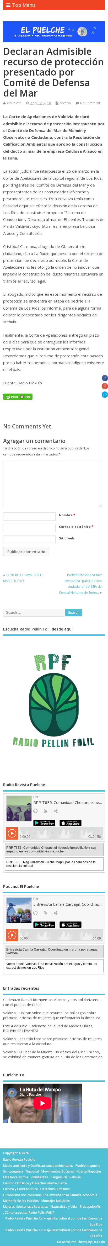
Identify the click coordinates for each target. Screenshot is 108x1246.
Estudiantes (39, 1177)
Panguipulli (59, 1177)
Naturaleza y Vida (64, 1206)
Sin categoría (13, 1171)
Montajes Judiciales (55, 1201)
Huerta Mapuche (89, 1171)
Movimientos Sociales (57, 1171)
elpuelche (14, 103)
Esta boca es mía (15, 1177)
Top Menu (23, 5)
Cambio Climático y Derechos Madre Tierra (35, 1183)
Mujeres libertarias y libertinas (25, 1206)
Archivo (65, 103)
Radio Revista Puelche (19, 1159)
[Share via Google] (105, 387)
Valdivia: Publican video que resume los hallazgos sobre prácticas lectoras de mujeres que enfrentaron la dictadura (51, 1015)
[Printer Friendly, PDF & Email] (18, 396)
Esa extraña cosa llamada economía (70, 1195)
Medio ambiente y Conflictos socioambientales (38, 1165)
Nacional (32, 1171)
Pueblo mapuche (87, 1165)
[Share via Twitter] (105, 396)
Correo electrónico (76, 526)
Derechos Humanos (55, 1189)
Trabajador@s (90, 1206)
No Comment (90, 103)
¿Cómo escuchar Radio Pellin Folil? (28, 1212)
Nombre (67, 515)
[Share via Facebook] (105, 379)
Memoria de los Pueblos (21, 1201)
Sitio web (66, 538)
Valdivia (75, 1177)
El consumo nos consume (22, 1195)
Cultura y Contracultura (20, 1189)
